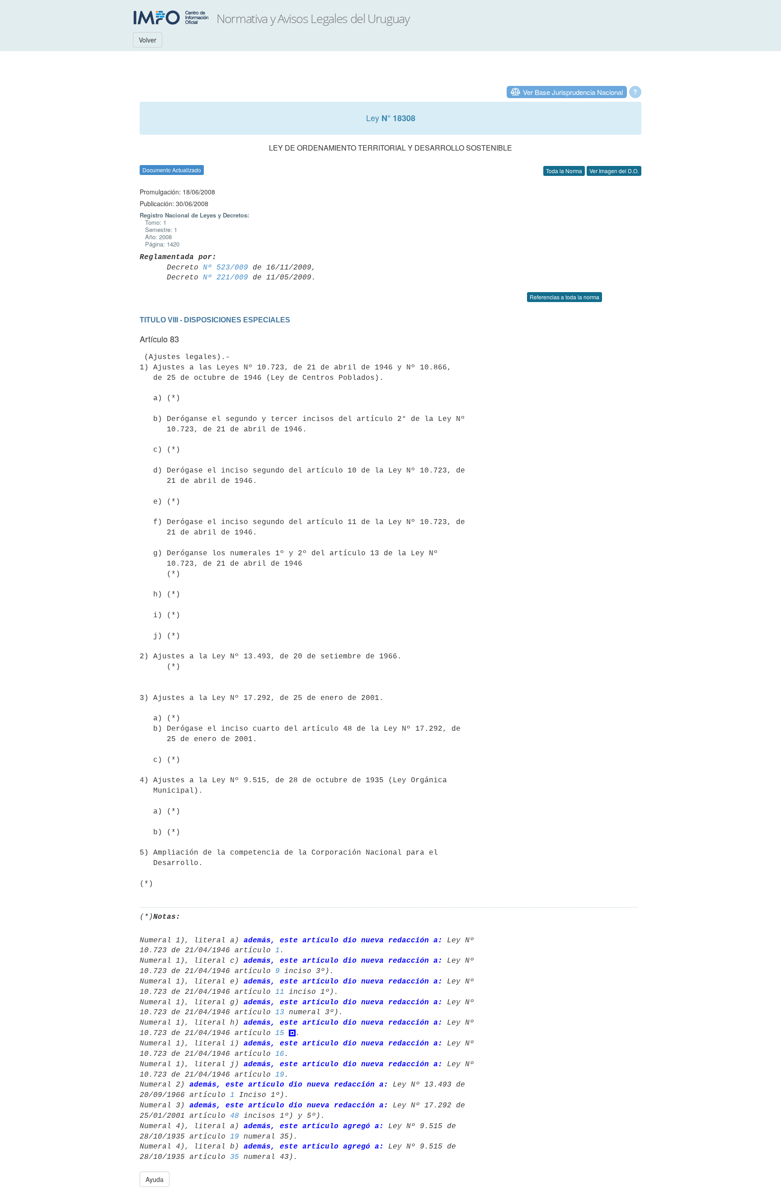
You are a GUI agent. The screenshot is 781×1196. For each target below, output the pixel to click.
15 (279, 1033)
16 (279, 1054)
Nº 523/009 (225, 268)
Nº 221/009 (225, 278)
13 (279, 1012)
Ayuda (155, 1179)
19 (279, 1075)
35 (234, 1157)
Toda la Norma (564, 171)
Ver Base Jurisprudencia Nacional (573, 92)
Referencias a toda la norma (564, 297)
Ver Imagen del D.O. (614, 171)
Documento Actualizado (171, 170)
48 (234, 1116)
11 (279, 992)
